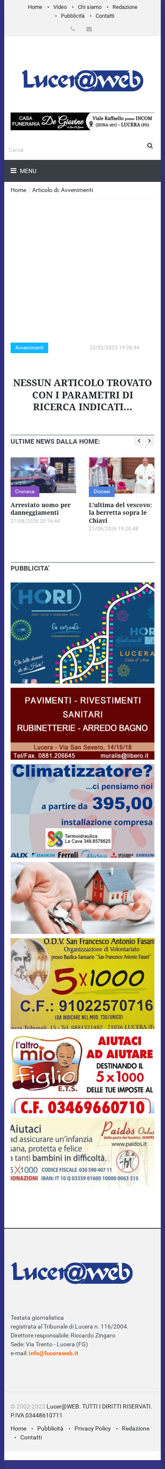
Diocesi (102, 491)
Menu (27, 170)
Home (35, 7)
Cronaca (25, 491)
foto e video (66, 348)
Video (60, 7)
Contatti (105, 16)
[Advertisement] (82, 262)
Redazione (125, 7)
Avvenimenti (29, 348)
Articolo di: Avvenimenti (62, 190)
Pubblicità (73, 16)
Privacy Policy (92, 1428)
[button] (74, 29)
